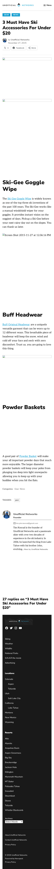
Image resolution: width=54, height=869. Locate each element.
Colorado (9, 679)
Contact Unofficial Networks (16, 840)
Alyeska (8, 743)
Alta (7, 738)
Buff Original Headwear (16, 324)
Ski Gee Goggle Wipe (19, 198)
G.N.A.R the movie (13, 658)
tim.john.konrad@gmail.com (27, 523)
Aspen (11, 684)
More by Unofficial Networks (36, 549)
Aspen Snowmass (13, 752)
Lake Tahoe (13, 707)
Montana (9, 712)
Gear (6, 15)
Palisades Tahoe (12, 786)
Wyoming (9, 722)
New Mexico (10, 717)
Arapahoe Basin (12, 748)
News (15, 15)
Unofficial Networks (20, 39)
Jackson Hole (11, 767)
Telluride (12, 688)
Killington (9, 772)
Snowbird (9, 791)
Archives (9, 818)
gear (17, 500)
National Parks (11, 653)
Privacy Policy (10, 844)
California (9, 703)
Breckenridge (11, 762)
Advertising (10, 662)
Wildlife (8, 648)
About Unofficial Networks (15, 835)
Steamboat (10, 795)
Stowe (8, 800)
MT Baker (9, 781)
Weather (9, 643)
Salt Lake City (14, 698)
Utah (7, 693)
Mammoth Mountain (14, 776)
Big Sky (8, 757)
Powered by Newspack (14, 858)
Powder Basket (28, 456)
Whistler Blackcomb (14, 810)
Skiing (7, 638)
